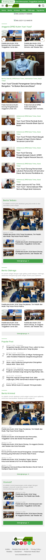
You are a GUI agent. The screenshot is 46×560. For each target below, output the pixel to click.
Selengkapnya (22, 261)
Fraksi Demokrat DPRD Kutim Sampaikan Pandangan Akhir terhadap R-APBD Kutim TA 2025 (34, 107)
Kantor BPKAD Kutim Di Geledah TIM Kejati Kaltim (24, 385)
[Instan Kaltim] (12, 5)
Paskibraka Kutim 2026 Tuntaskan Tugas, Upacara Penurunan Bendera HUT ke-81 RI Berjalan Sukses (20, 460)
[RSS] (33, 543)
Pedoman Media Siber (32, 552)
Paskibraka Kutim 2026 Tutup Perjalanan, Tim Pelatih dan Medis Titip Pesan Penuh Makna (22, 235)
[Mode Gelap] (39, 5)
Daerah (9, 78)
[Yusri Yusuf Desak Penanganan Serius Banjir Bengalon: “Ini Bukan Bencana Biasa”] (23, 64)
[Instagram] (25, 543)
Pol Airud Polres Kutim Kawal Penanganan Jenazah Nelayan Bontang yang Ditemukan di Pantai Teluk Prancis (34, 45)
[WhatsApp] (29, 543)
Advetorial (20, 116)
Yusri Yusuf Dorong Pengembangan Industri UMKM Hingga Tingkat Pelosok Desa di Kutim (29, 156)
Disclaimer (18, 552)
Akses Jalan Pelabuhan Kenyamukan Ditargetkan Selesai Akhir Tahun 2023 (24, 363)
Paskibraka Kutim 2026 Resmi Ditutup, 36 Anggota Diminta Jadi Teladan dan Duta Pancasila (11, 45)
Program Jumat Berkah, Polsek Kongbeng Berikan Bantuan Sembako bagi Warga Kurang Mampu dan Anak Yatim (24, 371)
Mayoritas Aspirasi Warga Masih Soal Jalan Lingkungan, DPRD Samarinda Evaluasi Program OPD (25, 378)
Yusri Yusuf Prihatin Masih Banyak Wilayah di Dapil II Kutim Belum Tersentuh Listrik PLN (30, 139)
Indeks (7, 549)
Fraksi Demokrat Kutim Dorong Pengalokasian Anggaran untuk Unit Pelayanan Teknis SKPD (10, 107)
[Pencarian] (43, 5)
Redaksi (9, 552)
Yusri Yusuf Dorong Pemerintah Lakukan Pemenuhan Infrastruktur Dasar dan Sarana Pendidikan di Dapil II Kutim (30, 172)
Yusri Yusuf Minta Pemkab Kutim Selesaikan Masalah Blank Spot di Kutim (30, 123)
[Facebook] (13, 543)
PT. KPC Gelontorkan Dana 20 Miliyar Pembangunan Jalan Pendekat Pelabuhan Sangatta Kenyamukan (24, 356)
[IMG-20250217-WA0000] (23, 14)
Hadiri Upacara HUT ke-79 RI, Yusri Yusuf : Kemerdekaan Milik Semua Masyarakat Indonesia (29, 187)
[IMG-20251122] (23, 20)
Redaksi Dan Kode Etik (20, 549)
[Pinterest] (21, 543)
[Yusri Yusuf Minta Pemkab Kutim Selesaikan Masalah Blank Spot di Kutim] (8, 121)
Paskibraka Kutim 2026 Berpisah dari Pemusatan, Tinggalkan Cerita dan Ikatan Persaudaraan (29, 243)
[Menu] (3, 5)
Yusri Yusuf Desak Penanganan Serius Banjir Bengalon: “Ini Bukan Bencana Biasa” (22, 84)
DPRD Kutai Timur (18, 78)
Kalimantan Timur (31, 78)
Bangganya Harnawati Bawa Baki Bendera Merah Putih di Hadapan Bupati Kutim (22, 468)
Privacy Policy (36, 549)
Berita (4, 78)
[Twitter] (17, 543)
